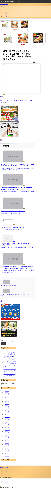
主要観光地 (4, 470)
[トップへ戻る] (0, 486)
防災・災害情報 (5, 474)
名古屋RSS (4, 471)
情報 (1, 139)
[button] (2, 96)
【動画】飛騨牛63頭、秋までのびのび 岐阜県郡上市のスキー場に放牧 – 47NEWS (9, 360)
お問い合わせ (5, 472)
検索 (2, 340)
